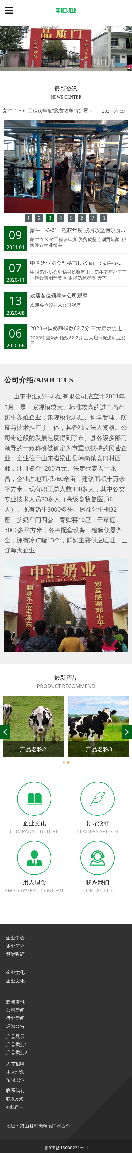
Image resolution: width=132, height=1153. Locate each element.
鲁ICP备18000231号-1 (66, 1147)
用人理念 (15, 1072)
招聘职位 (15, 1080)
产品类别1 (16, 1044)
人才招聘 (15, 1063)
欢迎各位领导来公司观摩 (58, 295)
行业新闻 (15, 1018)
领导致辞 (15, 954)
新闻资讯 (15, 1002)
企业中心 (15, 937)
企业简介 (15, 946)
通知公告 (15, 1026)
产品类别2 (16, 1052)
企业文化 (15, 972)
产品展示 (15, 1036)
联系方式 (14, 1099)
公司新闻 (15, 1010)
